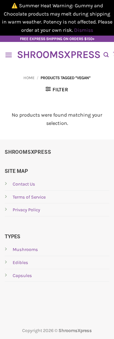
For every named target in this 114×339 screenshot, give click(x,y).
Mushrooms (25, 249)
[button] (8, 55)
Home (29, 77)
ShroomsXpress (58, 55)
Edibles (20, 262)
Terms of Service (29, 197)
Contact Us (24, 184)
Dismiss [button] (83, 30)
